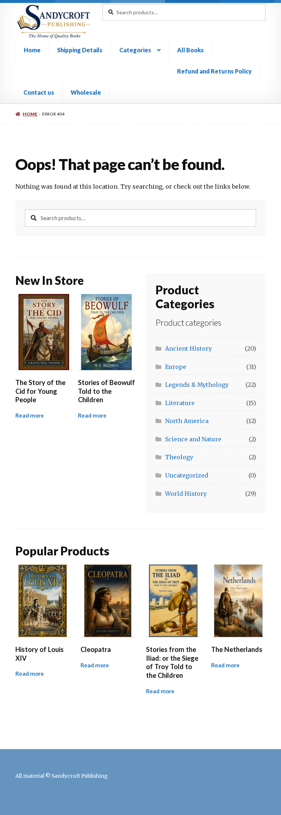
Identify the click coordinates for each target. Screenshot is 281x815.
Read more (29, 415)
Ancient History (188, 348)
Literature (180, 403)
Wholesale (86, 92)
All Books (190, 49)
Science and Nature (193, 439)
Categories (135, 49)
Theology (179, 457)
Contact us (38, 92)
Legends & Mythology (197, 384)
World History (186, 493)
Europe (175, 366)
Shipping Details (79, 49)
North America (187, 421)
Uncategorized (186, 475)
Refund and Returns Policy (214, 71)
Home (32, 49)
